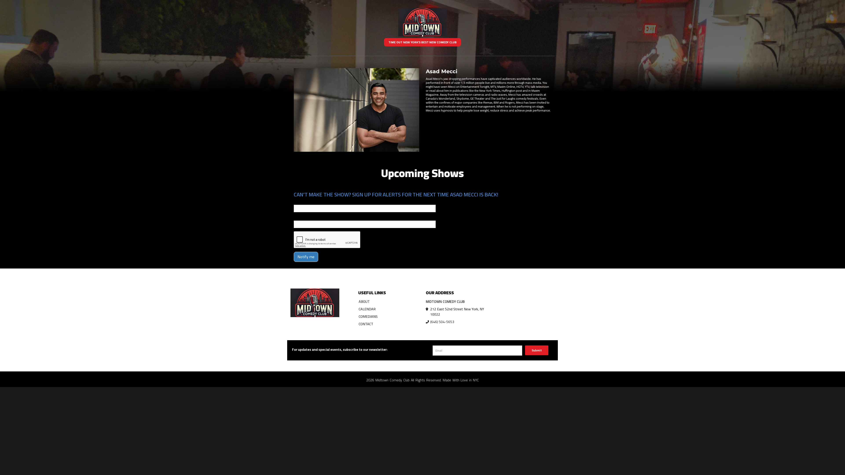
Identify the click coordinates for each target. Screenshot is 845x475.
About (364, 301)
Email (298, 202)
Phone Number (304, 217)
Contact (366, 324)
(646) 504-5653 (442, 321)
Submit (537, 350)
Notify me (306, 256)
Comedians (368, 316)
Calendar (367, 309)
